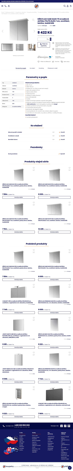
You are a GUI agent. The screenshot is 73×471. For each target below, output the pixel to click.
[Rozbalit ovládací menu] (70, 468)
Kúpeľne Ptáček (65, 436)
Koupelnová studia (22, 436)
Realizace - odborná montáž (36, 444)
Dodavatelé (51, 446)
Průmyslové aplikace (51, 444)
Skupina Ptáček (21, 439)
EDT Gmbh (63, 447)
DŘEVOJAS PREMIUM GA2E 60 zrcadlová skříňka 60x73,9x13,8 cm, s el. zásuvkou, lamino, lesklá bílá (53, 302)
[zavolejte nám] (6, 6)
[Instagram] (65, 426)
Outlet (33, 447)
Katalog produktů (9, 12)
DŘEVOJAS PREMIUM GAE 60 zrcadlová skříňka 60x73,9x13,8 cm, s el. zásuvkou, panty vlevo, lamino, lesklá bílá (54, 370)
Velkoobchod (51, 436)
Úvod (2, 12)
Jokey (34, 339)
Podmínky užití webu (64, 450)
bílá (13, 103)
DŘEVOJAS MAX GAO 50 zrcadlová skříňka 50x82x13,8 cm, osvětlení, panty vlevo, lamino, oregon (16, 405)
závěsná (14, 82)
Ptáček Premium (21, 445)
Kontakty (21, 448)
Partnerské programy (50, 449)
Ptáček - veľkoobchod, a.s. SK (65, 444)
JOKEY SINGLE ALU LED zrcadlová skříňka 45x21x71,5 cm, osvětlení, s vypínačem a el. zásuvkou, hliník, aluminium (18, 370)
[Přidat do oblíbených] (34, 168)
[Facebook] (62, 426)
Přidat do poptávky (44, 45)
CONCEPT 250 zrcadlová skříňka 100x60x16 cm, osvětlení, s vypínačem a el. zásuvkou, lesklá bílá (17, 302)
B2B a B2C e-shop (21, 442)
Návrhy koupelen (36, 440)
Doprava (34, 442)
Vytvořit (62, 154)
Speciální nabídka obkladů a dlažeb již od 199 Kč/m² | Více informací (17, 1)
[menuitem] (7, 47)
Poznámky (41, 68)
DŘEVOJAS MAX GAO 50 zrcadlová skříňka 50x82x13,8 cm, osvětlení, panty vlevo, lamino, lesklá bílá (54, 335)
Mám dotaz (66, 61)
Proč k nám (35, 435)
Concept (33, 304)
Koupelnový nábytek (20, 12)
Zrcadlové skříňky (42, 12)
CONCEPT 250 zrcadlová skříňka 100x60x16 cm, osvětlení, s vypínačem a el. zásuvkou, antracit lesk (54, 404)
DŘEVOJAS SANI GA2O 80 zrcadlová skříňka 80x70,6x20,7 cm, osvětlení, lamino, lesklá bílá (52, 185)
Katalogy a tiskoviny (34, 451)
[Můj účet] (67, 6)
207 (13, 94)
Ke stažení (32, 68)
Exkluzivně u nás (36, 449)
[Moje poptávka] (71, 6)
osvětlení (14, 85)
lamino (14, 88)
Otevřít (63, 132)
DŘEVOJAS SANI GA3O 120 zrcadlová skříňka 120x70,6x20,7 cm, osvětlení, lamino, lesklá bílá (52, 219)
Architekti (50, 441)
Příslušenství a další (52, 68)
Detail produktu (18, 197)
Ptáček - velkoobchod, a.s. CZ (65, 440)
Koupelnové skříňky (32, 12)
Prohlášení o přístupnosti (64, 453)
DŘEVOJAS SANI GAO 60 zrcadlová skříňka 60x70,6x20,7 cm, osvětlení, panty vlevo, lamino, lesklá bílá (17, 185)
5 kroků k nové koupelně (35, 438)
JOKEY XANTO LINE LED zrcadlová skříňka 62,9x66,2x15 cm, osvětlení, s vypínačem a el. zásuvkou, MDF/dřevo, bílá (16, 335)
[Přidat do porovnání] (34, 170)
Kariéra (21, 450)
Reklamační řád (65, 455)
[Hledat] (65, 6)
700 (13, 91)
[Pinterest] (69, 426)
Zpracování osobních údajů (65, 458)
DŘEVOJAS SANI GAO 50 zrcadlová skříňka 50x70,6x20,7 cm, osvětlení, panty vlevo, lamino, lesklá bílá (17, 220)
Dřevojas (44, 25)
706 (13, 100)
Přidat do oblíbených (45, 61)
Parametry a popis (21, 68)
